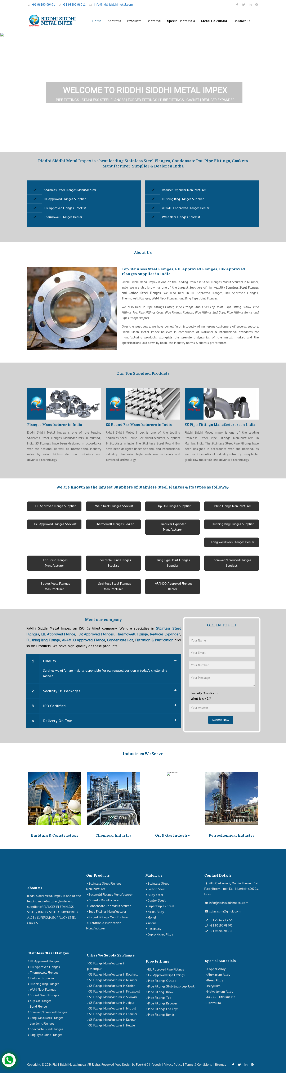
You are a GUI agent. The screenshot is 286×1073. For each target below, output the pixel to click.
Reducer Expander (165, 634)
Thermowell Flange (132, 634)
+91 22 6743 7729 (221, 920)
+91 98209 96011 (74, 4)
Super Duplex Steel (161, 906)
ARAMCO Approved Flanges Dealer (185, 208)
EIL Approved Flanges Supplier (65, 199)
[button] (6, 92)
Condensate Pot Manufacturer (110, 906)
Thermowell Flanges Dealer (63, 217)
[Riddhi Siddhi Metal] (52, 20)
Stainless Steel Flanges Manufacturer (70, 190)
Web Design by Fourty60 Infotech (138, 1065)
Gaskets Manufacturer (104, 900)
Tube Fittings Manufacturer (107, 912)
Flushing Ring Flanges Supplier (183, 199)
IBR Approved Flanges (95, 634)
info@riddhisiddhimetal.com (113, 4)
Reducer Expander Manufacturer (184, 190)
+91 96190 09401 (43, 4)
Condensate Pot (120, 640)
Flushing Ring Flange (43, 640)
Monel (152, 917)
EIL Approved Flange (58, 634)
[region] (143, 92)
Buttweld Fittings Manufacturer (111, 895)
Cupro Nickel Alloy (160, 934)
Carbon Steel (157, 889)
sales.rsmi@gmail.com (225, 911)
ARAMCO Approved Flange (83, 640)
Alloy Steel (155, 895)
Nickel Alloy (156, 912)
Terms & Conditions (198, 1065)
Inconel (153, 923)
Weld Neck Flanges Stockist (181, 217)
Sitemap (220, 1065)
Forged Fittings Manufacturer (109, 917)
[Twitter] (243, 4)
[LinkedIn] (250, 4)
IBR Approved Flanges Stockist (65, 208)
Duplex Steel (157, 900)
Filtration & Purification (154, 640)
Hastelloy (154, 929)
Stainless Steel (158, 883)
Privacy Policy (173, 1065)
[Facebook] (237, 4)
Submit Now (220, 720)
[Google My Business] (256, 4)
